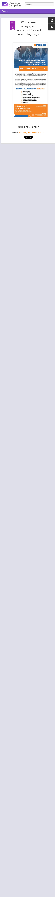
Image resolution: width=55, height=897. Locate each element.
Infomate (22, 132)
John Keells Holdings (36, 132)
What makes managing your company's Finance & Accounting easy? (28, 28)
